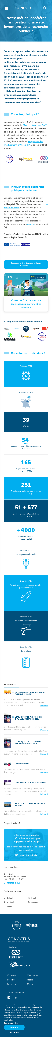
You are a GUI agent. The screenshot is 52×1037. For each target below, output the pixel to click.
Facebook (10, 902)
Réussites (11, 980)
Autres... (10, 906)
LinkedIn (10, 898)
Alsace (30, 224)
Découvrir (44, 706)
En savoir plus (11, 1023)
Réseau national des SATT (34, 125)
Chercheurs (32, 975)
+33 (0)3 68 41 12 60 (14, 879)
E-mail (33, 898)
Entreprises (12, 984)
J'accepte (14, 1027)
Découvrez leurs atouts (26, 855)
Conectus (11, 975)
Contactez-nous (12, 882)
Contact (30, 984)
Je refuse (14, 1032)
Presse (30, 980)
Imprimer (34, 902)
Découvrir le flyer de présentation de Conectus (26, 264)
